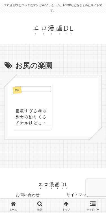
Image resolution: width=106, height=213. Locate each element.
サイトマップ (78, 194)
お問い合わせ (28, 194)
